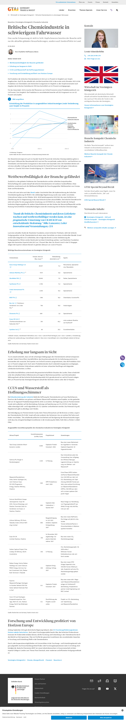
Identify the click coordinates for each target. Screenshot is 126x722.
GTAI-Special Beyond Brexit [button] (94, 200)
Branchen (57, 660)
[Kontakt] (91, 681)
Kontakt (105, 2)
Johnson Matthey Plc (16, 273)
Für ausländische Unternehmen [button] (66, 2)
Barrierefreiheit (40, 698)
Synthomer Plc (14, 284)
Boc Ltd (12, 303)
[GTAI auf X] (115, 689)
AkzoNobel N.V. (14, 278)
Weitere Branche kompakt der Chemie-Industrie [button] (98, 155)
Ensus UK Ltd (13, 319)
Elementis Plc (13, 313)
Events (90, 2)
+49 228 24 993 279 (94, 56)
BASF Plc (12, 297)
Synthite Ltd (13, 329)
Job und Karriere (40, 684)
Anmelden (115, 2)
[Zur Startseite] (21, 11)
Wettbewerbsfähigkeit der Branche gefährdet (27, 63)
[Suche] (117, 11)
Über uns (82, 2)
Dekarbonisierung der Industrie (21, 397)
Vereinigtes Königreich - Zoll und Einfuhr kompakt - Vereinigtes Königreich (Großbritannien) (99, 219)
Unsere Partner (40, 679)
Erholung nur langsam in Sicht (21, 66)
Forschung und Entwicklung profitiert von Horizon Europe (31, 73)
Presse (98, 2)
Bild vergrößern (18, 99)
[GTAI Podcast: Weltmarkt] (99, 681)
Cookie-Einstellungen (42, 693)
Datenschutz (39, 688)
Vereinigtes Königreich (16, 660)
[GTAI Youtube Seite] (107, 689)
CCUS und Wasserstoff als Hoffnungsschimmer (27, 70)
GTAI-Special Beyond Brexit (99, 186)
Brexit (33, 192)
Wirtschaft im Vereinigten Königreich (22, 15)
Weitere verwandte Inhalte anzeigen (101, 228)
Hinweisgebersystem (42, 702)
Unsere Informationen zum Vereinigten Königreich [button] (98, 106)
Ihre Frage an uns (93, 59)
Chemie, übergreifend (35, 660)
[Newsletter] (107, 681)
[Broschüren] (115, 681)
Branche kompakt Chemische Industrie (100, 140)
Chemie (48, 660)
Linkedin (99, 689)
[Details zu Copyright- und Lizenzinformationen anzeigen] (116, 46)
